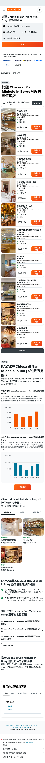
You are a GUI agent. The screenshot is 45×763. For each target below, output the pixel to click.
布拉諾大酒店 (22, 111)
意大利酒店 (34, 725)
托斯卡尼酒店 (17, 727)
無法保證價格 (29, 742)
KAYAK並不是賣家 (10, 749)
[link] (22, 487)
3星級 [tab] (22, 512)
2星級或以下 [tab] (36, 512)
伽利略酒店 (21, 256)
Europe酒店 (24, 725)
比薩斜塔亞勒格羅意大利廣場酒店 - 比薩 (29, 231)
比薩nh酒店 (21, 135)
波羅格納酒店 (22, 328)
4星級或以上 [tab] (8, 512)
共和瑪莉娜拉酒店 (24, 304)
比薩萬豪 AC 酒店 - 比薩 (26, 280)
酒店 (17, 725)
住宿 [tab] (6, 693)
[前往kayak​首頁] (14, 9)
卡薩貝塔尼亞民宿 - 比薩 (26, 182)
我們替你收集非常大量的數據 (14, 753)
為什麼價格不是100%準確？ (14, 757)
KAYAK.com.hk (9, 725)
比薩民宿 (9, 709)
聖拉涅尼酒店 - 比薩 (24, 206)
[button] (3, 9)
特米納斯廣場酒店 (24, 159)
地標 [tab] (12, 693)
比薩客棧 (9, 706)
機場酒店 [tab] (34, 693)
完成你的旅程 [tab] (22, 693)
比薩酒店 (26, 727)
